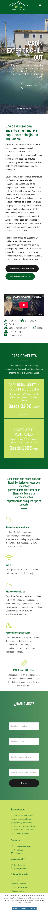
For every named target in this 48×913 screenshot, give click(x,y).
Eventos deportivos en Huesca (22, 268)
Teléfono (13, 750)
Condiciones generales (19, 887)
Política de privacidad (18, 884)
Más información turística (20, 276)
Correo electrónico (17, 734)
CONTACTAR (31, 82)
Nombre (13, 719)
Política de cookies (19, 908)
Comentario (14, 765)
